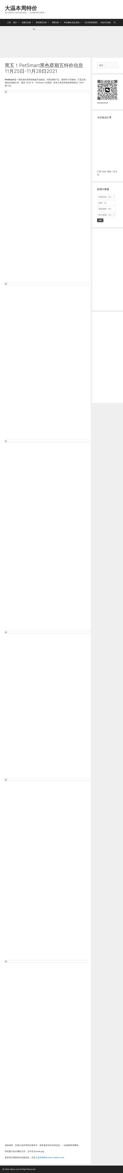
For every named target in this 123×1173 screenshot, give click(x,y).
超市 (15, 22)
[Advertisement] (45, 266)
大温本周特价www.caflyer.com (49, 1157)
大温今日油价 (105, 22)
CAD (104, 171)
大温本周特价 (21, 8)
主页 (9, 22)
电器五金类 (26, 22)
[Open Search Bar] (114, 22)
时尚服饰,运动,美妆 (71, 22)
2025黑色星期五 (91, 22)
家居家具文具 (41, 22)
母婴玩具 (55, 22)
